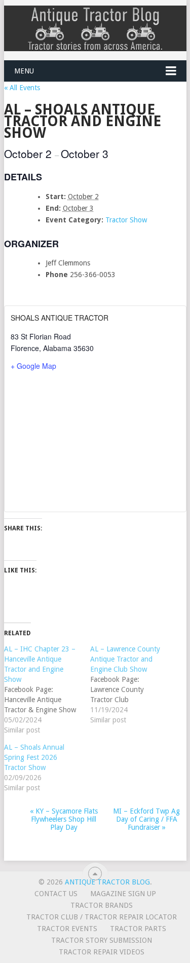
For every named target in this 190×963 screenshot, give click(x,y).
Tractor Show (126, 220)
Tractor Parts (138, 929)
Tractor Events (67, 929)
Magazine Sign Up (123, 894)
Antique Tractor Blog (107, 882)
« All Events (22, 88)
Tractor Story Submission (101, 940)
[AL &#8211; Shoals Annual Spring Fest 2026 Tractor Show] (47, 767)
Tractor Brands (101, 905)
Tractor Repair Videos (101, 952)
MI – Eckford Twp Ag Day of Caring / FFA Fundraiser (146, 819)
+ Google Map (33, 366)
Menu (24, 71)
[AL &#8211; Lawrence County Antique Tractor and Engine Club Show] (133, 684)
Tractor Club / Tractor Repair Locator (101, 917)
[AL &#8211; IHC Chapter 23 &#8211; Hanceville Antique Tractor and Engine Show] (47, 689)
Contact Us (56, 894)
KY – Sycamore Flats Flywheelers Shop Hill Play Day (64, 819)
